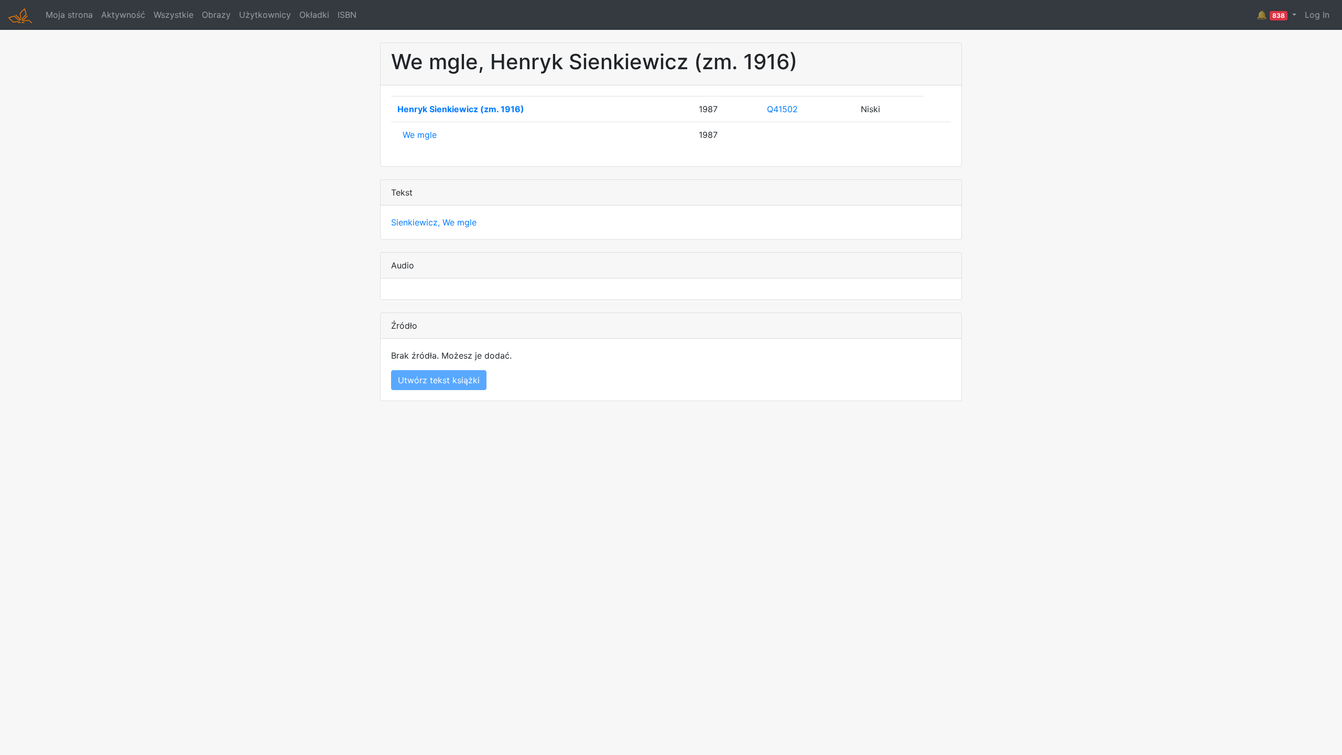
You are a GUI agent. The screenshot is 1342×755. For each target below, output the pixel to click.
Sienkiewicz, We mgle (434, 222)
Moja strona (69, 14)
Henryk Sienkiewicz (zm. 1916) (460, 109)
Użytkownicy (265, 14)
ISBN (347, 14)
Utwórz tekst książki (439, 380)
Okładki (314, 14)
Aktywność (123, 14)
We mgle (420, 135)
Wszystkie (173, 14)
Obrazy (216, 14)
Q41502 (782, 109)
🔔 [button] (1271, 14)
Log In (1317, 14)
